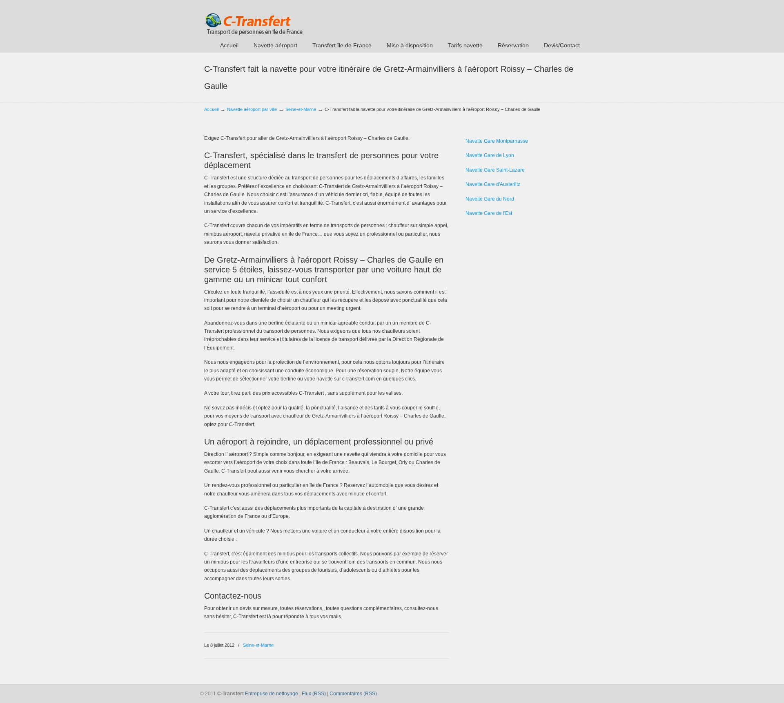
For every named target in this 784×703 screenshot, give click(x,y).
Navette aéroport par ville (252, 109)
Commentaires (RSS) (353, 693)
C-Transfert (253, 18)
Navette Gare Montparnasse (497, 141)
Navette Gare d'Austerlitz (493, 184)
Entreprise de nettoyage (271, 693)
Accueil (211, 109)
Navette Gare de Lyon (490, 155)
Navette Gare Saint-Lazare (495, 170)
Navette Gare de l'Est (489, 213)
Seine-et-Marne (300, 109)
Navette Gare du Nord (490, 199)
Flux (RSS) (314, 693)
